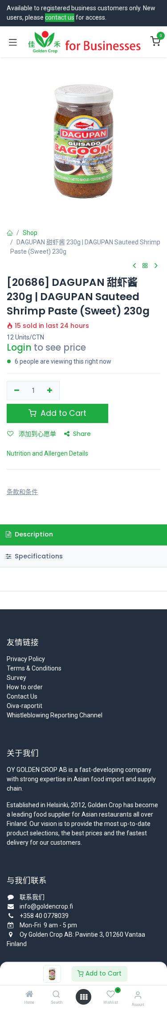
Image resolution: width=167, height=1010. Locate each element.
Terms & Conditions (34, 668)
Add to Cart (103, 973)
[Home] (29, 994)
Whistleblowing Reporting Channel (54, 715)
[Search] (56, 994)
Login (19, 347)
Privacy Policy (26, 658)
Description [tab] (33, 534)
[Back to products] (145, 266)
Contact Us (22, 696)
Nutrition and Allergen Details (47, 453)
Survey (16, 677)
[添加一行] (50, 391)
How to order (25, 687)
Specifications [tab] (38, 556)
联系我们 (32, 897)
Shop (30, 232)
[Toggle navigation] (13, 42)
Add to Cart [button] (62, 413)
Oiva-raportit (24, 705)
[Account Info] (138, 995)
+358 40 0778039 (44, 915)
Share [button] (82, 433)
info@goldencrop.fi (46, 906)
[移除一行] (16, 391)
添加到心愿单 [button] (36, 433)
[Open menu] (83, 997)
